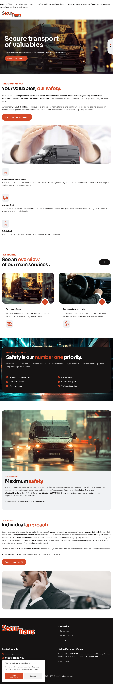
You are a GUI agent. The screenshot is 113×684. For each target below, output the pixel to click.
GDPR (60, 661)
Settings (33, 676)
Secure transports (74, 309)
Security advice (65, 640)
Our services (13, 309)
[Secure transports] (102, 302)
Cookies (66, 661)
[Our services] (45, 302)
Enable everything (14, 676)
